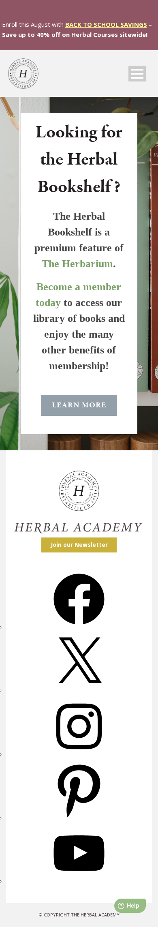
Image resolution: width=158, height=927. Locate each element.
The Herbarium (77, 264)
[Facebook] (79, 627)
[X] (79, 691)
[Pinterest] (79, 818)
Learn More (79, 405)
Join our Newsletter (79, 544)
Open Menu (137, 73)
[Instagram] (79, 754)
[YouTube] (79, 881)
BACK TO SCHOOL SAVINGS (106, 24)
